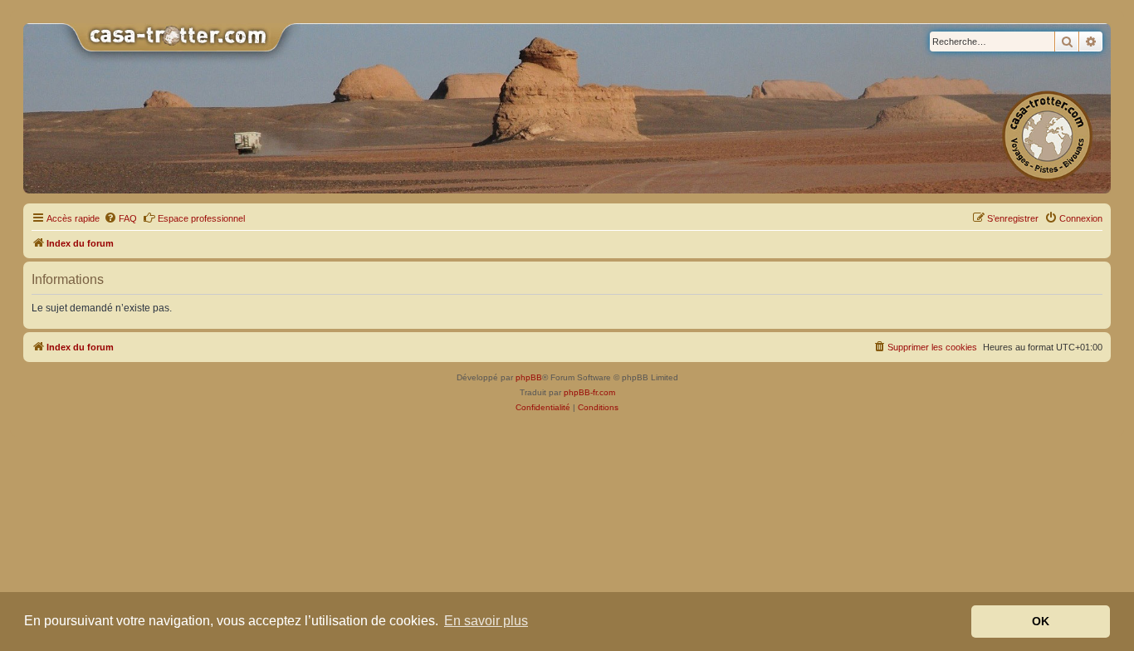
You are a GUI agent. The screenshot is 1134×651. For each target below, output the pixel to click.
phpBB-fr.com (589, 392)
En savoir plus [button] (486, 621)
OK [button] (1040, 621)
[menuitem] (120, 218)
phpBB (529, 377)
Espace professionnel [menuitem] (201, 218)
